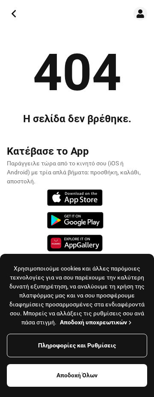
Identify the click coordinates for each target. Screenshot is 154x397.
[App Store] (75, 199)
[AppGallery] (75, 244)
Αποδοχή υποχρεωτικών (93, 322)
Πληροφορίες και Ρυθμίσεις (77, 345)
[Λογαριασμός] (140, 13)
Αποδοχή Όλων (77, 375)
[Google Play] (75, 221)
